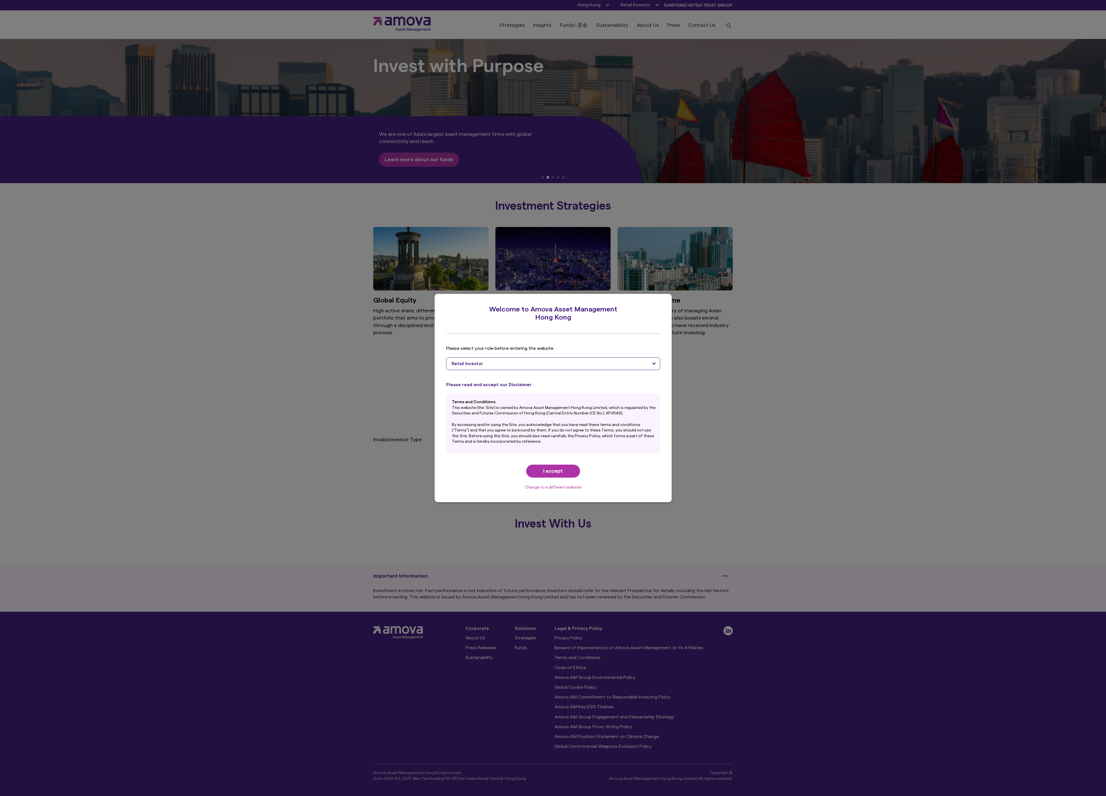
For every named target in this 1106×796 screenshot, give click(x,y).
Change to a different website (553, 487)
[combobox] (553, 363)
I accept (553, 471)
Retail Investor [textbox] (467, 364)
